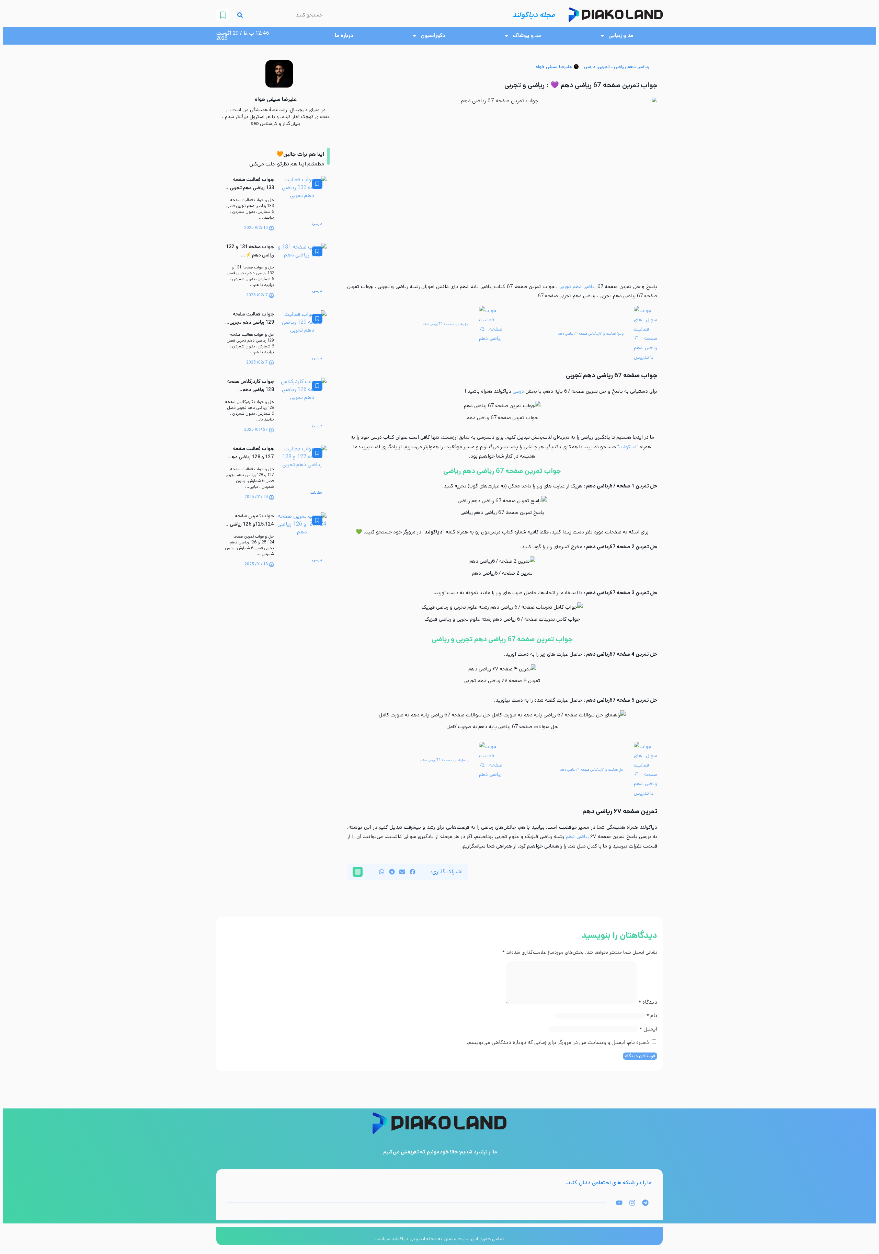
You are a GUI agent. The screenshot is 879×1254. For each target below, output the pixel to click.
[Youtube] (619, 1202)
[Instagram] (632, 1202)
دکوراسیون (433, 35)
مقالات (316, 492)
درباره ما (344, 35)
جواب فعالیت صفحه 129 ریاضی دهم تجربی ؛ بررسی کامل (250, 322)
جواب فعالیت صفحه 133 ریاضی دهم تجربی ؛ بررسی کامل (250, 187)
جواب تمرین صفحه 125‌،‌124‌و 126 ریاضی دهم (252, 524)
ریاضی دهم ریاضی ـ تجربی (623, 66)
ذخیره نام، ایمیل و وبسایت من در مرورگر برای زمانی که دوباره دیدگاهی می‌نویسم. (558, 1042)
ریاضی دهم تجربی (578, 286)
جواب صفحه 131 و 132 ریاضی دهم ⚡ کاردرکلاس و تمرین (250, 255)
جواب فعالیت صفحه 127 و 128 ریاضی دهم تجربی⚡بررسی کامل (251, 457)
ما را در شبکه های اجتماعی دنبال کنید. (609, 1183)
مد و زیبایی (620, 35)
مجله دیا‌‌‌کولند (533, 15)
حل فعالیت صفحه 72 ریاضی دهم (445, 324)
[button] (412, 871)
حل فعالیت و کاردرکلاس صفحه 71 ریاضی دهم (592, 769)
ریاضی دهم (577, 836)
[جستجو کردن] (240, 15)
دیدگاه (647, 1002)
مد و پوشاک (527, 35)
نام (651, 1016)
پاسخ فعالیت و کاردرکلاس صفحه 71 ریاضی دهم (591, 333)
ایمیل (648, 1029)
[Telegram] (645, 1202)
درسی (589, 66)
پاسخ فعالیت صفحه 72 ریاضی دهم (444, 760)
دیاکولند (628, 446)
